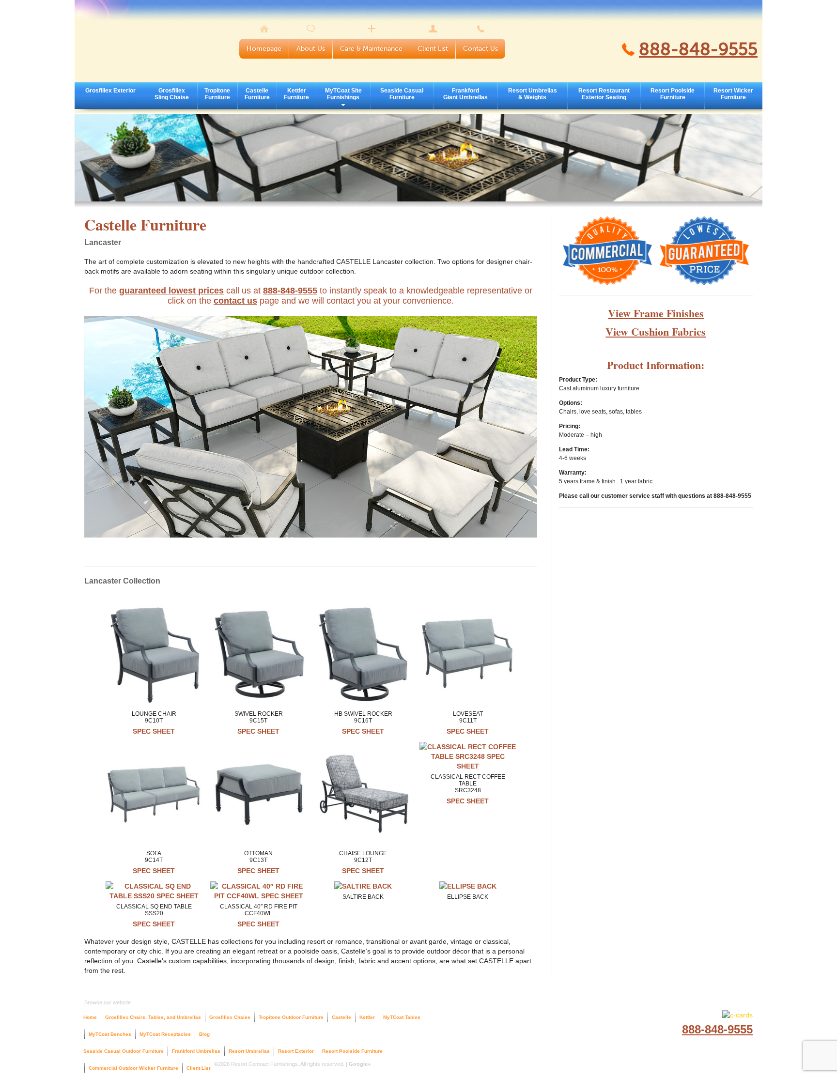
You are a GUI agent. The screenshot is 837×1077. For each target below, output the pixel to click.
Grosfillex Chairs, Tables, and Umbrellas (153, 1017)
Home (90, 1017)
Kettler (367, 1017)
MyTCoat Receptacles (165, 1034)
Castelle (341, 1017)
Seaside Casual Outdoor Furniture (123, 1051)
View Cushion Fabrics (655, 331)
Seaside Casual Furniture (401, 94)
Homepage (264, 48)
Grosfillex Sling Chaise (172, 94)
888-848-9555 (698, 49)
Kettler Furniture (296, 94)
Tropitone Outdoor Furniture (291, 1017)
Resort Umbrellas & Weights (532, 94)
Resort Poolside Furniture (673, 94)
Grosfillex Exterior (110, 90)
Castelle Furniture (257, 94)
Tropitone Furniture (217, 94)
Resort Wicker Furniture (733, 94)
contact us (235, 301)
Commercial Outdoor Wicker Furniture (133, 1068)
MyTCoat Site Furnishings (343, 94)
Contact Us (480, 48)
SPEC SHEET (154, 731)
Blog (204, 1034)
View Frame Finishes (656, 313)
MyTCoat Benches (110, 1034)
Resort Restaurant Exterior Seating (604, 94)
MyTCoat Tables (401, 1017)
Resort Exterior (296, 1051)
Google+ (360, 1064)
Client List (433, 48)
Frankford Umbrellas (196, 1051)
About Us (310, 48)
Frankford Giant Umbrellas (465, 94)
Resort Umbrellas (249, 1051)
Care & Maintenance (371, 48)
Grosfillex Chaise (229, 1017)
